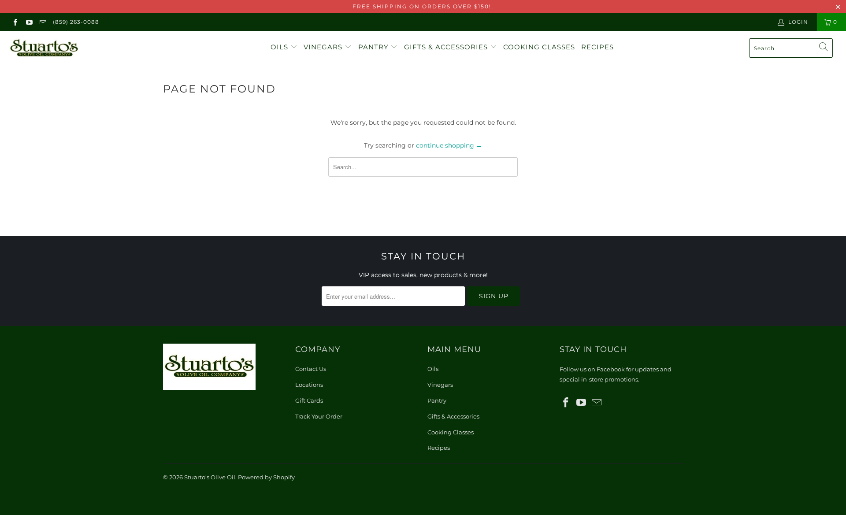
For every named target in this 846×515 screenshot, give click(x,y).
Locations (309, 384)
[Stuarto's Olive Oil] (72, 48)
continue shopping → (449, 145)
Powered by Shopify (266, 477)
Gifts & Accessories (447, 47)
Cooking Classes (539, 47)
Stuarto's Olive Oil (209, 477)
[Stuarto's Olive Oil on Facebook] (15, 22)
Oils (280, 47)
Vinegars (324, 47)
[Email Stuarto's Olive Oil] (42, 22)
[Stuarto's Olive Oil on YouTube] (28, 22)
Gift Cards (309, 400)
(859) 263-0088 (76, 22)
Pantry (374, 47)
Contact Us (310, 368)
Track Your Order (318, 416)
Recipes (597, 47)
